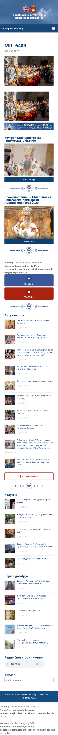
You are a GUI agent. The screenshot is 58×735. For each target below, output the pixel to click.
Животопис (29, 241)
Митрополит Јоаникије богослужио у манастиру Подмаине (33, 367)
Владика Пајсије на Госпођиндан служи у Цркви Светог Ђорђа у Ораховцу (35, 626)
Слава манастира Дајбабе (28, 610)
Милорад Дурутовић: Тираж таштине (33, 559)
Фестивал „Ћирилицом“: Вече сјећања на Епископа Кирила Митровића (35, 582)
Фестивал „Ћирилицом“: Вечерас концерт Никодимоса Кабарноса (31, 597)
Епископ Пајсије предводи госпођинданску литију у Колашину (32, 641)
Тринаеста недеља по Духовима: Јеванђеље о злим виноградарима (32, 336)
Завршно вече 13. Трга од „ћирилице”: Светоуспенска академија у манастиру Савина (34, 462)
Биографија (29, 179)
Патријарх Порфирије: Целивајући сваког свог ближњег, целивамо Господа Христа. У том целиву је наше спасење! (35, 352)
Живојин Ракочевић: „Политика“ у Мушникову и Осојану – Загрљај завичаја (35, 545)
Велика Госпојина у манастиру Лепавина (35, 381)
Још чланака (29, 476)
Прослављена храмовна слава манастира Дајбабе (30, 426)
